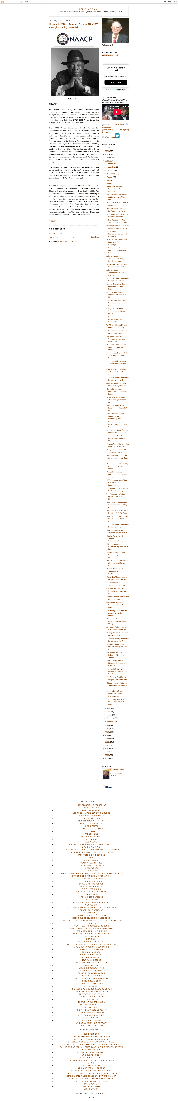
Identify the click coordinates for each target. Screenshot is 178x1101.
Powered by (110, 90)
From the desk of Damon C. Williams (91, 902)
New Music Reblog (91, 960)
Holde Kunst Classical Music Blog (91, 918)
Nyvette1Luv (91, 965)
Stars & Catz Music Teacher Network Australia (91, 1073)
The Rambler (91, 999)
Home (74, 237)
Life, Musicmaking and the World (91, 934)
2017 (107, 726)
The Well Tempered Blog (91, 1002)
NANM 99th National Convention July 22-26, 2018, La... (116, 188)
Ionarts (91, 923)
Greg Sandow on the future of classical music (91, 907)
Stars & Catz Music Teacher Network (91, 1071)
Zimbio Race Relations (91, 1026)
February (110, 718)
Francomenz (91, 894)
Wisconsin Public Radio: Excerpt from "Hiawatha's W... (117, 408)
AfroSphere (91, 834)
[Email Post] (56, 221)
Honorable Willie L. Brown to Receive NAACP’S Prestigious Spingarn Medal (73, 26)
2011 (107, 745)
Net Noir (91, 1063)
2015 (107, 732)
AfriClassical (89, 9)
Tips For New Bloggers (91, 1012)
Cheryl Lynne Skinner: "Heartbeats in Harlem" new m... (116, 311)
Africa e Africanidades (91, 816)
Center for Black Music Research (91, 1036)
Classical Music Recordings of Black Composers (91, 1044)
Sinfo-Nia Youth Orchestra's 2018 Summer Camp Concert (117, 355)
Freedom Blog (91, 900)
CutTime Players (91, 1050)
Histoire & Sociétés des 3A (91, 915)
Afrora (91, 831)
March (109, 715)
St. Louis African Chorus (91, 1068)
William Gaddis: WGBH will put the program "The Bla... (116, 197)
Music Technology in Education (91, 947)
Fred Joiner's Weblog (91, 897)
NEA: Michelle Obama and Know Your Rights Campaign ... (116, 242)
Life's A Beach (91, 936)
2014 (107, 735)
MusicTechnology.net (91, 955)
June (109, 183)
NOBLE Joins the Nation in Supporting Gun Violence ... (116, 685)
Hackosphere (91, 913)
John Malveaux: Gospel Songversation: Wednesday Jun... (115, 416)
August (110, 177)
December (111, 164)
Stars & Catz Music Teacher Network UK (91, 1079)
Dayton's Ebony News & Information (91, 876)
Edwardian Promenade (91, 884)
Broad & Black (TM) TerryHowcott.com (91, 852)
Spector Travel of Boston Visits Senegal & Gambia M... (116, 555)
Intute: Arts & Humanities (91, 1052)
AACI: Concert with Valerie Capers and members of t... (116, 303)
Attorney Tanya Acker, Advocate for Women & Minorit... (116, 294)
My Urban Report (91, 957)
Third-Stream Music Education (91, 1010)
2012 (107, 742)
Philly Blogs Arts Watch (91, 973)
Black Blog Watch (91, 847)
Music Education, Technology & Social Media (91, 944)
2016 (107, 729)
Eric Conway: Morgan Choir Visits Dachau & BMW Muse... (117, 701)
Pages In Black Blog (91, 970)
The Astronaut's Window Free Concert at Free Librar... (115, 496)
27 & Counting (91, 808)
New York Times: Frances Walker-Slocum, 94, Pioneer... (116, 347)
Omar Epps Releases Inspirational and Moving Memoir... (116, 605)
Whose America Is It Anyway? (91, 1023)
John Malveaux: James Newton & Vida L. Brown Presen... (116, 424)
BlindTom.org (91, 1034)
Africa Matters (91, 818)
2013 (107, 739)
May (109, 708)
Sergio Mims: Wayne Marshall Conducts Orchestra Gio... (114, 693)
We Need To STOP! (91, 1020)
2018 (107, 161)
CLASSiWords (91, 868)
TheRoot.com (91, 1007)
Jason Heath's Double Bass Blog (91, 926)
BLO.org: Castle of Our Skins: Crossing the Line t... (116, 646)
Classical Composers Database (91, 1039)
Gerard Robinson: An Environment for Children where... (116, 474)
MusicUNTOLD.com (91, 1055)
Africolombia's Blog (91, 823)
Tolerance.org (91, 1086)
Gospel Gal (91, 905)
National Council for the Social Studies (91, 1060)
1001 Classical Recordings (91, 805)
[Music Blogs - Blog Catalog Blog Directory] (115, 132)
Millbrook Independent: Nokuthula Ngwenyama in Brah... (117, 546)
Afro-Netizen (91, 826)
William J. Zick (118, 769)
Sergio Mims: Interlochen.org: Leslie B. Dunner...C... (116, 234)
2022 (107, 148)
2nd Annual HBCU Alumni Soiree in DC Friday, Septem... (116, 655)
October (110, 170)
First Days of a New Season (91, 892)
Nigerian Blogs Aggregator (91, 963)
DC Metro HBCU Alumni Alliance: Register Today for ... (116, 399)
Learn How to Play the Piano (91, 931)
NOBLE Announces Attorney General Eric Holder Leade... (117, 466)
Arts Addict (91, 839)
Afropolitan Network (91, 829)
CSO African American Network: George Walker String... (116, 621)
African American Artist (91, 821)
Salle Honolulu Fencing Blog (91, 978)
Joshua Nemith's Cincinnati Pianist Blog (91, 928)
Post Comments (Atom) (68, 241)
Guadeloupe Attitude (91, 910)
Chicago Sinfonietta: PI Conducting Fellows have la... (117, 591)
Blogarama (106, 127)
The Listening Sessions (91, 997)
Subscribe (115, 82)
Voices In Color (91, 1018)
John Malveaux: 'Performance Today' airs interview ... (116, 272)
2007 (107, 758)
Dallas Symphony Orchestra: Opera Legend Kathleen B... (117, 518)
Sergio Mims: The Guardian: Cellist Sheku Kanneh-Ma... (117, 438)
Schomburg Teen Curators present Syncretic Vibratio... (116, 613)
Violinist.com (91, 1089)
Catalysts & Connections (91, 855)
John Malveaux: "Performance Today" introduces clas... (115, 258)
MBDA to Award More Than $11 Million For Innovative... (116, 482)
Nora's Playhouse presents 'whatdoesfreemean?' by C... (116, 505)
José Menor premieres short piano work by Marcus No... (117, 563)
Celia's (91, 858)
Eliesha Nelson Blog (91, 886)
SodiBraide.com (91, 1065)
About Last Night (91, 810)
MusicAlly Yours (91, 952)
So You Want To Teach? (91, 984)
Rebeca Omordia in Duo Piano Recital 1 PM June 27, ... (116, 286)
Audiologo (91, 842)
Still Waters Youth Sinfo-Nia (91, 1081)
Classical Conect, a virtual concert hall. (91, 1042)
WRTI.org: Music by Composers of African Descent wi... (115, 339)
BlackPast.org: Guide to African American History (91, 850)
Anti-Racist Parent (91, 837)
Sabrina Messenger (91, 976)
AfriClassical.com (110, 55)
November (111, 167)
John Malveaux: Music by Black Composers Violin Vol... (116, 250)
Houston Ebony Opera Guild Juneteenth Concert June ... (117, 458)
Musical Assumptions (91, 949)
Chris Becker (91, 860)
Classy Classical (91, 871)
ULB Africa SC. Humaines (91, 1015)
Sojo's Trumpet (91, 986)
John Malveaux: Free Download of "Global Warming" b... (115, 319)
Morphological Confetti (91, 942)
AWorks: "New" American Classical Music (91, 844)
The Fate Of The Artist (91, 994)
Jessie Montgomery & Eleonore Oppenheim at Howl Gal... (116, 663)
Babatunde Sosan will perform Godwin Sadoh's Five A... (116, 671)
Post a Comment (55, 233)
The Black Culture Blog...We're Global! (91, 989)
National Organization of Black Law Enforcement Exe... (116, 391)
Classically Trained (91, 863)
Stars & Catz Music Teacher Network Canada (91, 1076)
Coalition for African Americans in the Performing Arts (91, 873)
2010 (107, 748)
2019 (107, 158)
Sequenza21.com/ (91, 981)
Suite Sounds (91, 1084)
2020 (107, 154)
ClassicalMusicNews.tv (91, 865)
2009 (107, 752)
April (109, 712)
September (111, 173)
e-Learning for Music (91, 881)
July (108, 180)
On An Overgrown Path (91, 968)
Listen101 (91, 939)
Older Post (95, 237)
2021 (107, 151)
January (110, 721)
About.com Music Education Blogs (91, 813)
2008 (107, 755)
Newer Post (53, 237)
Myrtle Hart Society (91, 1057)
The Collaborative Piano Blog (91, 991)
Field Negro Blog (91, 889)
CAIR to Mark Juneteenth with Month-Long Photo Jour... (116, 372)
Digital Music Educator (91, 879)
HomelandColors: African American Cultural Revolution (91, 921)
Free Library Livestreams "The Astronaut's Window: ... (117, 363)
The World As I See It (91, 1005)
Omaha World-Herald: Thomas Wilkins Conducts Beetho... (117, 571)
